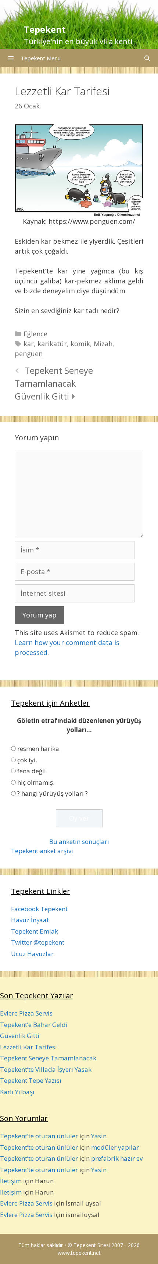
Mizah (103, 343)
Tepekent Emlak (34, 931)
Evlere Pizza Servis (26, 1013)
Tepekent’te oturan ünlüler (39, 1136)
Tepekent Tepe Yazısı (30, 1080)
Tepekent (45, 29)
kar (29, 343)
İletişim (11, 1181)
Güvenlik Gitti (42, 396)
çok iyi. (27, 760)
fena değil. (32, 771)
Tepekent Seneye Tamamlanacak (48, 1058)
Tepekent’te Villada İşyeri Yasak (45, 1069)
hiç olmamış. (35, 782)
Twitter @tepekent (37, 942)
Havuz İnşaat (30, 920)
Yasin (99, 1136)
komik (80, 343)
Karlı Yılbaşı (17, 1092)
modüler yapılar (115, 1147)
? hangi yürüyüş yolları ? (52, 793)
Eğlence (35, 333)
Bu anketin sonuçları (79, 841)
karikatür (52, 343)
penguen (29, 353)
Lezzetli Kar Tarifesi (28, 1047)
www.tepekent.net (79, 1252)
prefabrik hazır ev (117, 1158)
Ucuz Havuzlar (32, 953)
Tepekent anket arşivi (42, 850)
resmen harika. (39, 748)
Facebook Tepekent (39, 909)
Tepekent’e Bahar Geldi (34, 1024)
